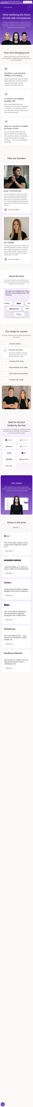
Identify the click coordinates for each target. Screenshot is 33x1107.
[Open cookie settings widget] (3, 1104)
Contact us (15, 527)
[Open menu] (29, 7)
